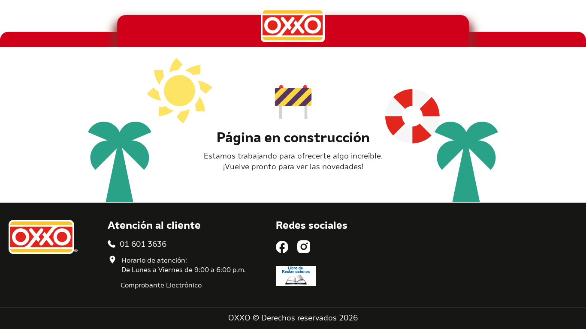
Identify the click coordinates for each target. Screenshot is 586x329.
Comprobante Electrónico (161, 285)
